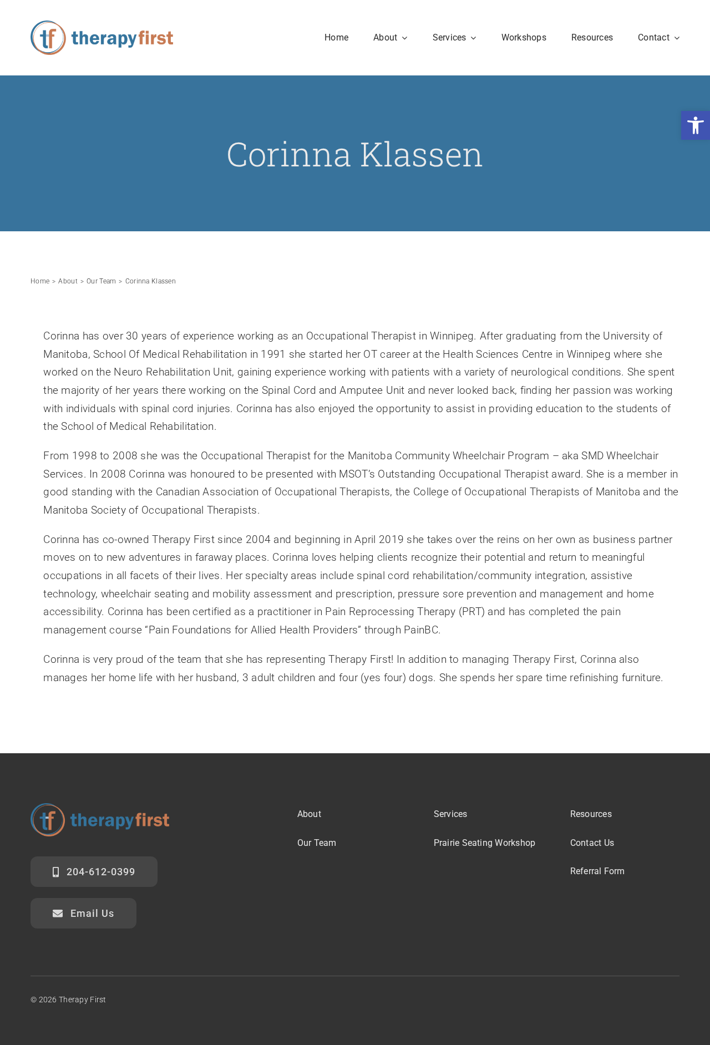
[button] (695, 125)
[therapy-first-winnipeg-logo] (102, 25)
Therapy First (82, 999)
